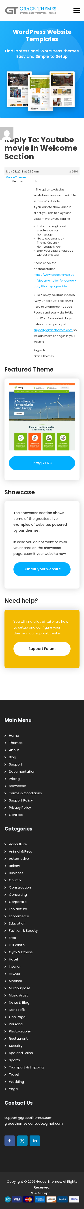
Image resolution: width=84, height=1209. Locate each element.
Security (15, 1045)
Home (14, 735)
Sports (14, 1060)
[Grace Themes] (30, 12)
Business (16, 873)
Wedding (16, 1081)
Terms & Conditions (25, 793)
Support (15, 764)
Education (17, 923)
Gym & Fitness (21, 952)
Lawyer (14, 973)
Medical (15, 980)
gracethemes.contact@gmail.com (33, 1123)
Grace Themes (48, 1181)
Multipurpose (19, 988)
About (14, 750)
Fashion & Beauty (23, 930)
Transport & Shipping (26, 1067)
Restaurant (18, 1038)
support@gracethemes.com (53, 330)
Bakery (14, 865)
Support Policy (21, 800)
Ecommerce (19, 916)
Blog (12, 757)
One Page (17, 1016)
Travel (14, 1074)
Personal (16, 1024)
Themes (16, 742)
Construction (20, 887)
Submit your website (42, 569)
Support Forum (42, 648)
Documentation (22, 771)
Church (15, 880)
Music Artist (18, 995)
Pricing (14, 778)
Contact (16, 814)
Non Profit (17, 1009)
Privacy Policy (20, 807)
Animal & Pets (20, 851)
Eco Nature (18, 909)
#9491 (73, 171)
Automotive (19, 858)
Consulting (18, 894)
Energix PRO (42, 463)
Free (12, 937)
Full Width (17, 945)
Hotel (13, 959)
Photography (20, 1031)
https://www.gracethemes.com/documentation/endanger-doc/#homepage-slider (55, 280)
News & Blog (19, 1002)
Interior (15, 966)
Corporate (18, 901)
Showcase (17, 786)
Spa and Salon (21, 1052)
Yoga (13, 1088)
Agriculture (18, 844)
